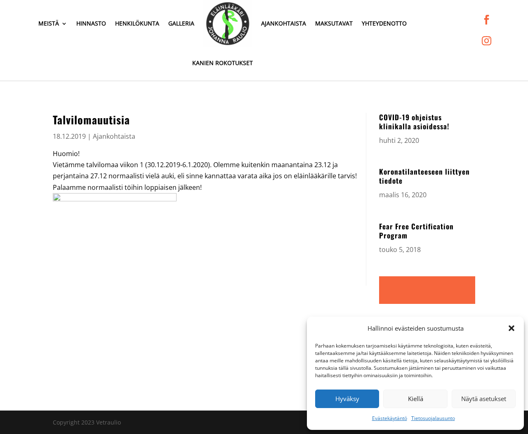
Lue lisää (427, 290)
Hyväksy (347, 398)
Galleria (181, 23)
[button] (511, 328)
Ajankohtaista (283, 23)
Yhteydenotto (384, 23)
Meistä (48, 23)
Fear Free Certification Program (416, 230)
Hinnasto (91, 23)
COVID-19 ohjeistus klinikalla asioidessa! (414, 121)
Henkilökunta (137, 23)
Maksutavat (334, 23)
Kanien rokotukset (222, 63)
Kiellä (415, 398)
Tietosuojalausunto (433, 418)
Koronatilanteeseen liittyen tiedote (424, 176)
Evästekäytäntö (389, 418)
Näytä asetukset (483, 398)
